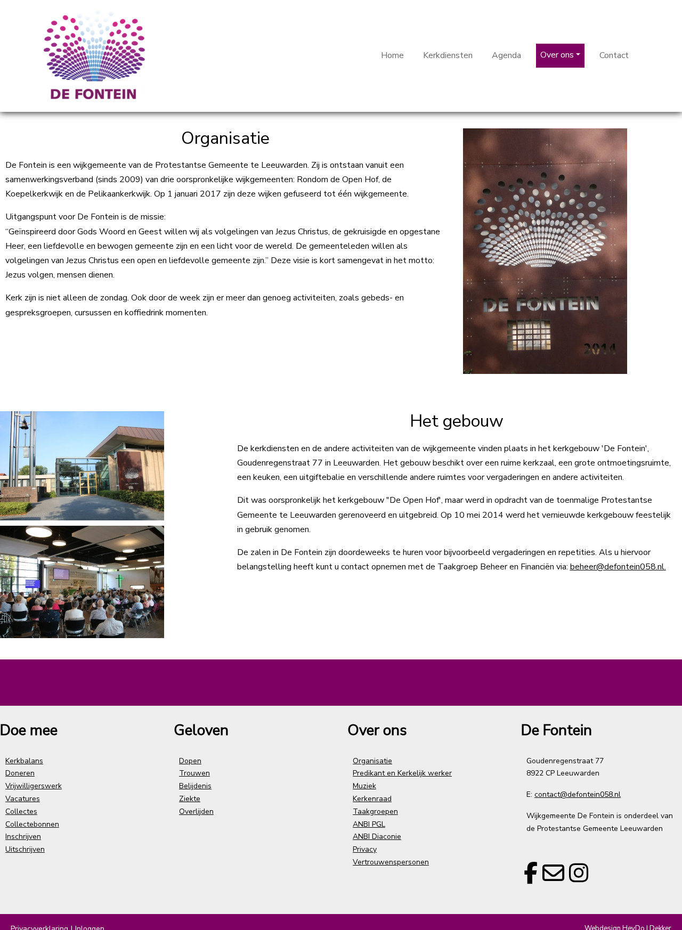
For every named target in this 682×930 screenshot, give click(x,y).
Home (392, 55)
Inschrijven (23, 836)
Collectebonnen (32, 824)
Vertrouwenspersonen (391, 862)
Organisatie (372, 761)
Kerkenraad (372, 799)
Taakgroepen (375, 811)
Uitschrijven (25, 849)
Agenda (506, 55)
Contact (614, 55)
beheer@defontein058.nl (617, 567)
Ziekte (189, 799)
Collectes (21, 811)
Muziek (364, 786)
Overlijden (196, 811)
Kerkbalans (24, 761)
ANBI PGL (369, 824)
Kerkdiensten (448, 55)
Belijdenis (195, 786)
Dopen (190, 761)
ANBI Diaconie (377, 836)
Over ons (557, 55)
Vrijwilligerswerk (33, 786)
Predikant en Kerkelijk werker (402, 773)
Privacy (365, 849)
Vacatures (22, 799)
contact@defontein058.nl (577, 794)
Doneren (20, 773)
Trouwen (194, 773)
